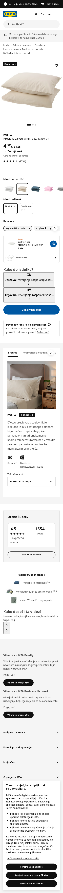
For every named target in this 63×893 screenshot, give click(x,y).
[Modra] (35, 189)
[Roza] (48, 189)
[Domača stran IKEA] (10, 14)
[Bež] (22, 189)
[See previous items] (6, 625)
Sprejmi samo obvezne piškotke (31, 875)
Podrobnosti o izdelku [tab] (36, 352)
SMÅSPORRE (24, 242)
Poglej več (9, 674)
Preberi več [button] (43, 332)
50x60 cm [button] (43, 138)
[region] (31, 90)
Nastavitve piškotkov (31, 883)
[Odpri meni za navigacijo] (56, 14)
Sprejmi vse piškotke (31, 866)
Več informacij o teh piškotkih (23, 858)
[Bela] (9, 189)
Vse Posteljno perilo (42, 600)
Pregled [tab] (12, 352)
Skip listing (9, 620)
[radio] (17, 228)
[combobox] (30, 24)
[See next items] (55, 228)
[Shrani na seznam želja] (56, 65)
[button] (12, 460)
